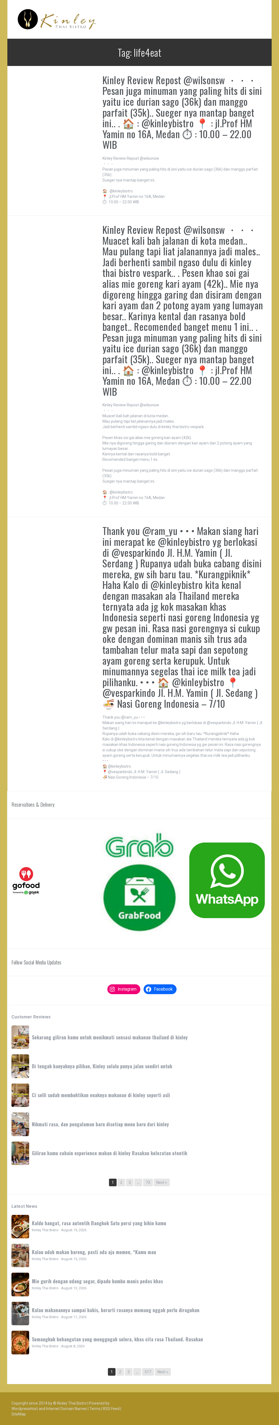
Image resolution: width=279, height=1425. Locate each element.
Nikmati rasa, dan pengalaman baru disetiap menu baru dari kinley (100, 1124)
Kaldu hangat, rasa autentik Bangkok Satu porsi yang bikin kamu (99, 1223)
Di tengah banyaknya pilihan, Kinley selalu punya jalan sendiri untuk (102, 1066)
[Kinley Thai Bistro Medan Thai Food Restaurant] (57, 19)
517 (148, 1372)
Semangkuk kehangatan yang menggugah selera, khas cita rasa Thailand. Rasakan (117, 1339)
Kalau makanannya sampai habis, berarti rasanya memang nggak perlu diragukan (115, 1310)
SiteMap (18, 1414)
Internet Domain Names (66, 1408)
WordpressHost (24, 1408)
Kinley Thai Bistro (72, 1403)
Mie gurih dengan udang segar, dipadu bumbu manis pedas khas (97, 1281)
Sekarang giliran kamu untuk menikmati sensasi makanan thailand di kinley (110, 1037)
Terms (95, 1408)
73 (148, 1182)
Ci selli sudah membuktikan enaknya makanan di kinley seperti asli (101, 1095)
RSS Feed (111, 1408)
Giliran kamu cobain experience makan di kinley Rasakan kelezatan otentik (109, 1153)
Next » (161, 1182)
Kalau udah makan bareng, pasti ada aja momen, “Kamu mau (94, 1251)
